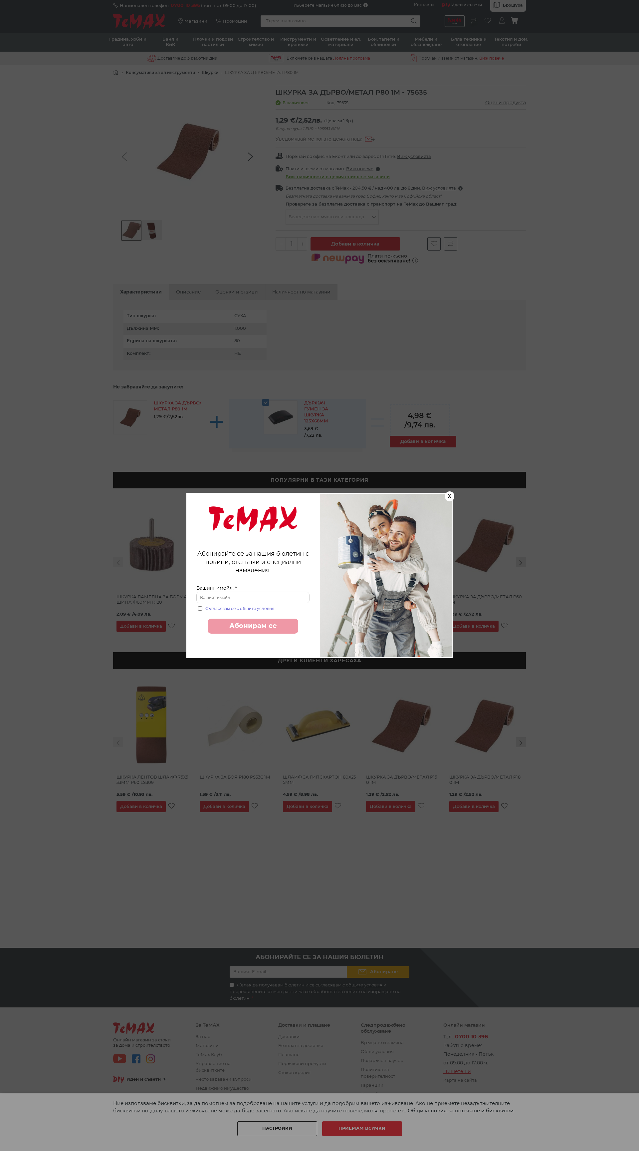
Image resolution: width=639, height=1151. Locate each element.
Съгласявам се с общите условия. (240, 609)
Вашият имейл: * (216, 588)
